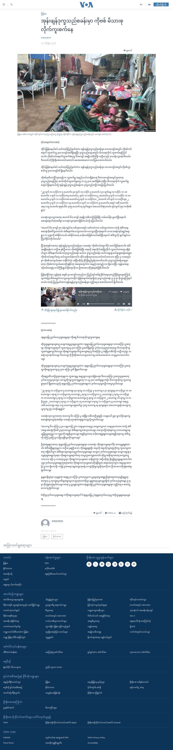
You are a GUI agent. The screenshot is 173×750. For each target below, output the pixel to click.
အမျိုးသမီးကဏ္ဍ (94, 632)
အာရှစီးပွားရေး (94, 621)
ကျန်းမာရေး (92, 626)
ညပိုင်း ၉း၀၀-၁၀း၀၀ (53, 667)
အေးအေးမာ (46, 37)
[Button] (127, 50)
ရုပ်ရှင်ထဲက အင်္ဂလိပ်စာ (97, 652)
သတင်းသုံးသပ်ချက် (11, 610)
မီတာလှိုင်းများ (51, 708)
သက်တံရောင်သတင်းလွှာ (140, 632)
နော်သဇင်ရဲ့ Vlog (137, 687)
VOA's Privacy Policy (96, 737)
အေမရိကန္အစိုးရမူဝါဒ (53, 743)
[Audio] (141, 4)
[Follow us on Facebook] (89, 564)
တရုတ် (6, 579)
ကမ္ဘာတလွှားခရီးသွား (96, 610)
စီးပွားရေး (49, 610)
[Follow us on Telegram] (114, 564)
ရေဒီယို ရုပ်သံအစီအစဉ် (12, 687)
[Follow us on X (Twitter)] (95, 564)
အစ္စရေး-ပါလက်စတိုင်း (12, 585)
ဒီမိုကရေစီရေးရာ (10, 616)
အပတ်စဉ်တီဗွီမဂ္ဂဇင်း (11, 693)
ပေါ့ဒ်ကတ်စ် (50, 569)
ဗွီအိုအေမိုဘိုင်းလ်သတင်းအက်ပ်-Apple (60, 723)
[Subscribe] (134, 564)
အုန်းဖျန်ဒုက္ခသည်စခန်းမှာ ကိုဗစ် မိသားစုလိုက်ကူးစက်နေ (104, 291)
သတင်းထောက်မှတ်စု (11, 626)
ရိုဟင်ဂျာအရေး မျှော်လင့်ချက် (100, 637)
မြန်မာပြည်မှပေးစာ (95, 599)
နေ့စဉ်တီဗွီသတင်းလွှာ (12, 682)
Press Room (8, 743)
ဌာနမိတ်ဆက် (8, 708)
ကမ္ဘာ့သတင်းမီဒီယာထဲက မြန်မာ (16, 632)
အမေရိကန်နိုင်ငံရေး (11, 621)
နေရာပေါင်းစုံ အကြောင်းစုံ (140, 621)
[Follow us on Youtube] (101, 564)
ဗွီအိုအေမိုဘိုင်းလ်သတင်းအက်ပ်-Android (104, 723)
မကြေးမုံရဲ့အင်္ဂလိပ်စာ (54, 652)
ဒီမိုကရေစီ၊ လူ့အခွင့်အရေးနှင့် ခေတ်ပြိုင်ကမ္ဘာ (21, 605)
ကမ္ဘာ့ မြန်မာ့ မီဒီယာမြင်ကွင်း (14, 637)
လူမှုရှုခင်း (49, 637)
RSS (47, 563)
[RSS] (121, 564)
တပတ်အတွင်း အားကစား (55, 616)
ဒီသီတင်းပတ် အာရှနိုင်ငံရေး (99, 616)
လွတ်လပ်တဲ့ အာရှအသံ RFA (56, 737)
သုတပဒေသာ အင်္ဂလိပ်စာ (140, 652)
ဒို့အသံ (132, 626)
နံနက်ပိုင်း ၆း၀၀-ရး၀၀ (12, 667)
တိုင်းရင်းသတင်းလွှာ (138, 599)
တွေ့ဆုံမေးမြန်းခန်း (52, 693)
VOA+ (5, 723)
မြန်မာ (44, 14)
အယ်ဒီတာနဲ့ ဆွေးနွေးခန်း (13, 599)
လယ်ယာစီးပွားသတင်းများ (56, 621)
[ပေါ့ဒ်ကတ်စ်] (127, 564)
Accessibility (93, 743)
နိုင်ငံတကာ (7, 569)
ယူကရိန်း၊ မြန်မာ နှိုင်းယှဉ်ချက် (57, 626)
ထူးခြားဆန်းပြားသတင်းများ (56, 632)
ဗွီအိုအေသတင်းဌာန (89, 295)
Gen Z (132, 616)
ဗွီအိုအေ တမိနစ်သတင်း (139, 682)
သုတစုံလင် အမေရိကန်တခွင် (141, 610)
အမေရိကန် (7, 574)
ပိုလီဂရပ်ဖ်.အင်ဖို (94, 687)
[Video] (149, 4)
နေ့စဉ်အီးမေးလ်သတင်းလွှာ (56, 574)
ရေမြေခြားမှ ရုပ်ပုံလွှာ (96, 682)
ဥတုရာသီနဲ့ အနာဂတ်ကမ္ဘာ (55, 605)
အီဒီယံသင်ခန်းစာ (10, 652)
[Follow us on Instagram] (108, 564)
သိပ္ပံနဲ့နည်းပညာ (51, 599)
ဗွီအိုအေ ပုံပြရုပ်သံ (95, 693)
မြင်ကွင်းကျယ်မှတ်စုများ (97, 605)
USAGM (6, 737)
